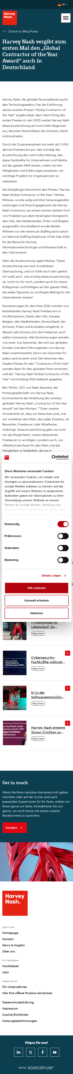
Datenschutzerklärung (18, 1002)
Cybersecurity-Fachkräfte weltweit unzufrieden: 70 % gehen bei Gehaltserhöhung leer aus (47, 659)
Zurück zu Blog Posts (23, 31)
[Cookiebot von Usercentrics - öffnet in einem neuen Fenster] (52, 457)
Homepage (10, 933)
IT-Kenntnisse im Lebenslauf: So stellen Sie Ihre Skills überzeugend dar (47, 624)
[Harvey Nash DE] (9, 18)
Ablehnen (36, 613)
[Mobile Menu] (66, 18)
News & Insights (13, 945)
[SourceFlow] (41, 1067)
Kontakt (8, 939)
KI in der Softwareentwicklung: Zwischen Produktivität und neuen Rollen (48, 694)
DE (63, 4)
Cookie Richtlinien (15, 1014)
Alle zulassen (36, 587)
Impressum (10, 1008)
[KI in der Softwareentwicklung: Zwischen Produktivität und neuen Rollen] (14, 697)
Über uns (8, 951)
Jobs (5, 972)
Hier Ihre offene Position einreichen (27, 993)
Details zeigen (51, 575)
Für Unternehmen (14, 987)
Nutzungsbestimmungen (19, 1021)
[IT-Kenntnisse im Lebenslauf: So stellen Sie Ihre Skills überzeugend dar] (14, 627)
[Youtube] (54, 1052)
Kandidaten (10, 966)
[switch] (63, 536)
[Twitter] (30, 1052)
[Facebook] (42, 1052)
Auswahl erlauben (36, 600)
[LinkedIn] (18, 1052)
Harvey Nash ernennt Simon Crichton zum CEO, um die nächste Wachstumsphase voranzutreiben (48, 729)
